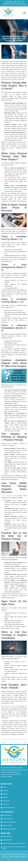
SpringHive (23, 856)
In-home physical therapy (8, 495)
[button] (24, 13)
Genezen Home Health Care (10, 706)
